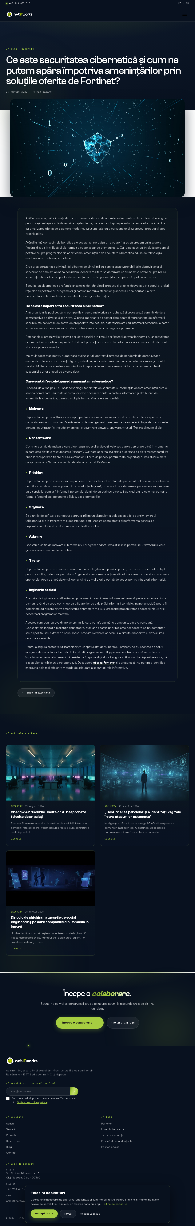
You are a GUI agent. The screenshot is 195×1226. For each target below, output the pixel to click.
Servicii (10, 1129)
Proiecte (11, 1135)
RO (179, 3)
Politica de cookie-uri (115, 1203)
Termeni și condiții (112, 1135)
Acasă (10, 1123)
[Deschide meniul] (185, 14)
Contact (11, 1152)
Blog (9, 1146)
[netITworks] (19, 14)
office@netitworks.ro (19, 1200)
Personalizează (89, 1213)
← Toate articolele (36, 692)
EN (187, 3)
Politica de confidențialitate (32, 1102)
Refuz (68, 1213)
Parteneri (106, 1123)
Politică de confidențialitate (118, 1141)
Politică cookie (110, 1146)
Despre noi (13, 1141)
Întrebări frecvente (112, 1129)
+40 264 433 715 (19, 3)
